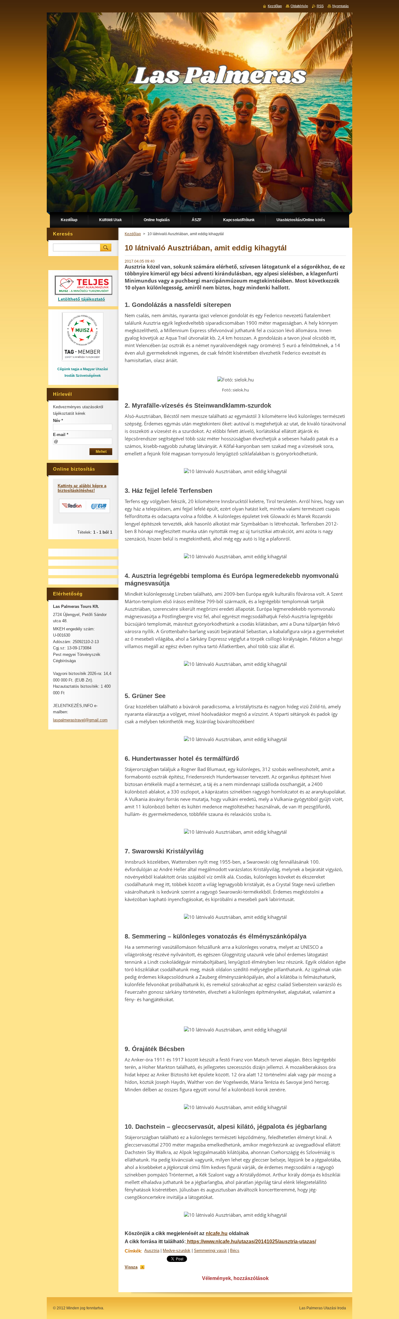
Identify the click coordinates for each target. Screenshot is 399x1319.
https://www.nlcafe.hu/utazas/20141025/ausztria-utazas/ (251, 1241)
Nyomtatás (340, 6)
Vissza (131, 1267)
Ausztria (151, 1250)
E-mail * (60, 434)
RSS (320, 6)
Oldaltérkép (299, 6)
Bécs (234, 1250)
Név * (58, 420)
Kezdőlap (133, 234)
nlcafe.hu (217, 1233)
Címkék (133, 1251)
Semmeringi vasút (210, 1250)
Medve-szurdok (176, 1250)
